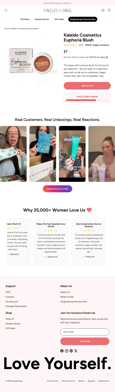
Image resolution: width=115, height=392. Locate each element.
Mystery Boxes (42, 19)
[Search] (6, 10)
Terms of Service (68, 381)
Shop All (10, 319)
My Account (12, 301)
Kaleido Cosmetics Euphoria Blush (25, 28)
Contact (10, 297)
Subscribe (85, 341)
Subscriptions (103, 381)
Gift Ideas (59, 19)
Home (6, 28)
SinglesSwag (17, 381)
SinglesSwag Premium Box (83, 19)
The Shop (24, 19)
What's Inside (66, 297)
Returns (81, 381)
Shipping (91, 381)
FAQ (8, 292)
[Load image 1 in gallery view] (31, 59)
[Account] (102, 10)
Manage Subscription (16, 306)
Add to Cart (87, 85)
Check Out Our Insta (57, 188)
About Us (65, 292)
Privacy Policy (52, 381)
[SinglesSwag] (57, 10)
